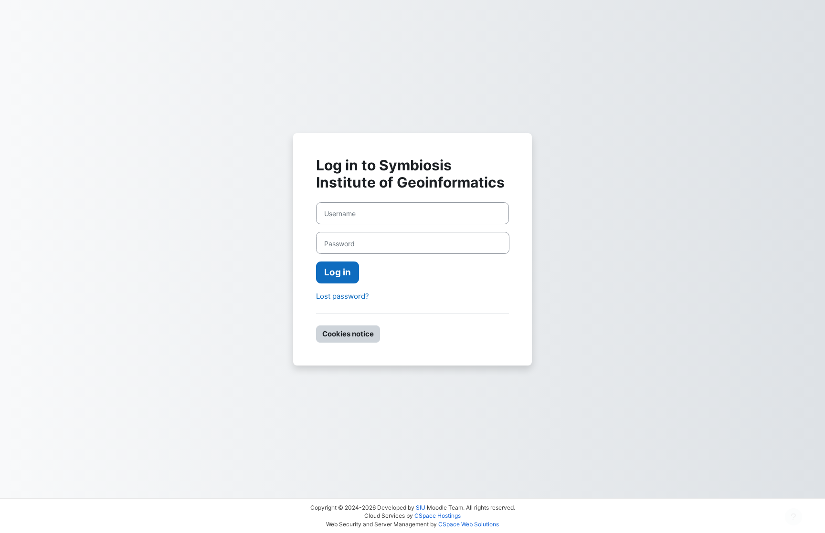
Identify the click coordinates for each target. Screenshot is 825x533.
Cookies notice (348, 333)
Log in (337, 272)
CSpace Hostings (437, 515)
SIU (420, 507)
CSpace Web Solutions (468, 524)
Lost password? (342, 296)
